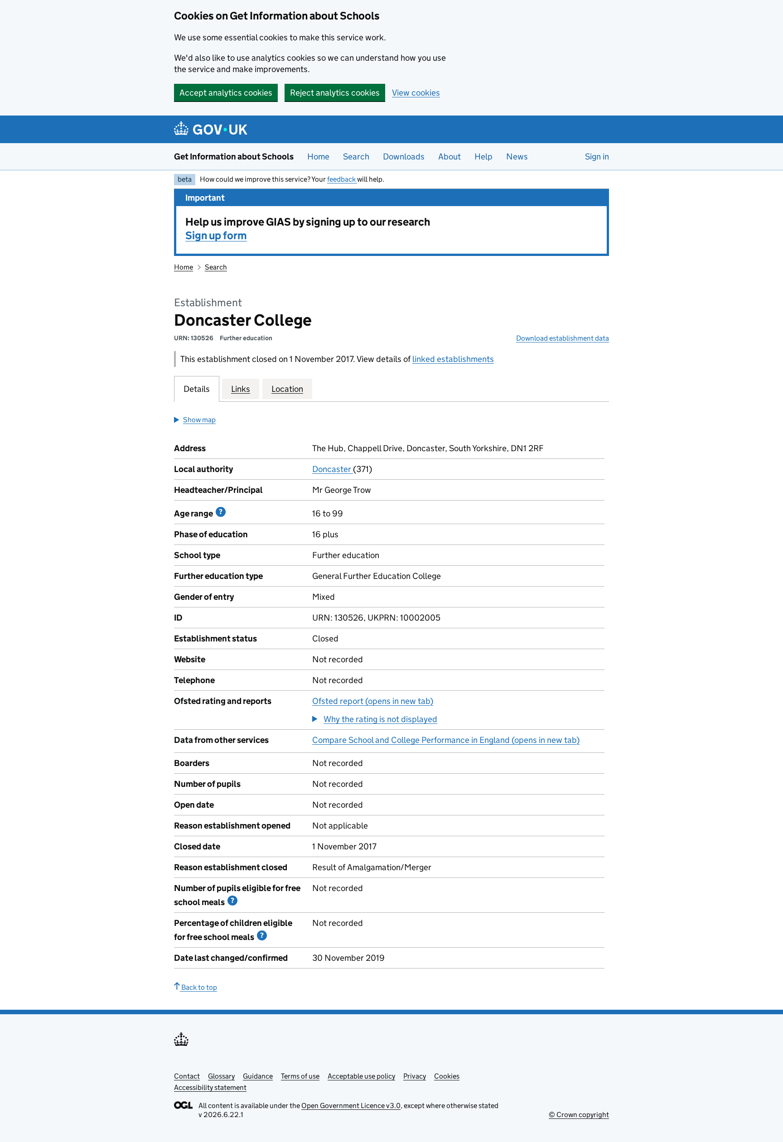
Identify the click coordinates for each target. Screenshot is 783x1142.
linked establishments (453, 359)
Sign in (597, 156)
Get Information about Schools (234, 156)
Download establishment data (562, 338)
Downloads (404, 156)
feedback (342, 179)
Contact (187, 1076)
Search (356, 156)
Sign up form (216, 235)
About (449, 156)
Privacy (414, 1076)
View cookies (416, 92)
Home (318, 156)
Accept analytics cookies (225, 92)
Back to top (198, 987)
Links (240, 389)
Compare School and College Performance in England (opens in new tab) (446, 740)
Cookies (446, 1076)
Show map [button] (199, 419)
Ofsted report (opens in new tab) (372, 701)
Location (287, 389)
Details (197, 389)
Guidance (258, 1076)
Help (483, 156)
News (517, 156)
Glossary (221, 1076)
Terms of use (300, 1076)
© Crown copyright (579, 1114)
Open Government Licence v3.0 (351, 1105)
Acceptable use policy (361, 1076)
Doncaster (332, 469)
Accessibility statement (210, 1087)
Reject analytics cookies (335, 92)
